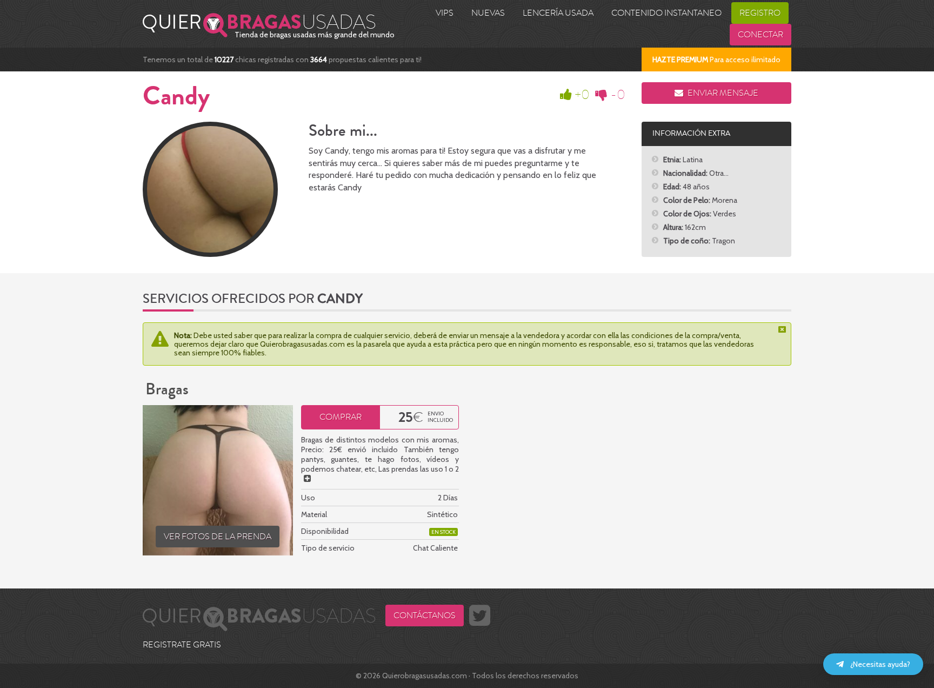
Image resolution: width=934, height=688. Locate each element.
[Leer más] (307, 479)
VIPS (444, 13)
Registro (759, 13)
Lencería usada (558, 13)
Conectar (760, 35)
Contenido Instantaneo (666, 13)
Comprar (340, 417)
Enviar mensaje (722, 93)
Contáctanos (424, 615)
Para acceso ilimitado (716, 59)
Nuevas (488, 13)
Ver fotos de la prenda (217, 537)
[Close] (783, 329)
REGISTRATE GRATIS (182, 645)
